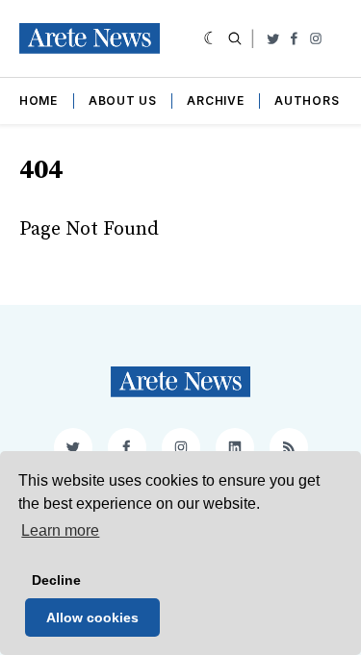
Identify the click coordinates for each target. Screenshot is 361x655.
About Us (123, 100)
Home (38, 100)
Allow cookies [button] (92, 617)
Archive (215, 100)
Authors (306, 100)
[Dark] (211, 38)
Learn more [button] (60, 530)
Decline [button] (56, 580)
